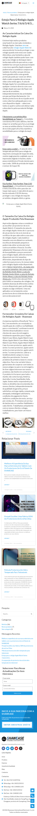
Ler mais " (7, 484)
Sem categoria (6, 629)
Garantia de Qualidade (8, 766)
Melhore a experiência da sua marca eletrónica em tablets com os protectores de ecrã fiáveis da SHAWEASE (17, 641)
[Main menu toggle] (33, 3)
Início (4, 12)
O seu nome (6, 678)
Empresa (4, 763)
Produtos (4, 760)
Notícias (4, 624)
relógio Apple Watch (21, 48)
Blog (3, 769)
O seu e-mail (6, 685)
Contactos (5, 772)
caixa (24, 45)
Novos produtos (7, 627)
